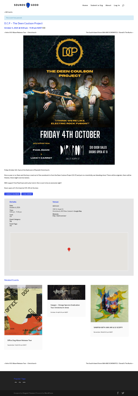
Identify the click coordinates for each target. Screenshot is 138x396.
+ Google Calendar (12, 194)
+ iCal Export (27, 194)
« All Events (8, 12)
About (108, 5)
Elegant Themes (29, 393)
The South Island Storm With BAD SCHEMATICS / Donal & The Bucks (109, 32)
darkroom (56, 206)
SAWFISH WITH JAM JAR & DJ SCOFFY (108, 327)
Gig (11, 221)
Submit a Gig (97, 5)
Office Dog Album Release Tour (19, 340)
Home (85, 5)
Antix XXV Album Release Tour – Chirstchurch (20, 32)
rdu (11, 225)
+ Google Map (77, 211)
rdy (20, 382)
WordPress (49, 393)
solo (24, 382)
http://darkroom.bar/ (59, 216)
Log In (117, 5)
